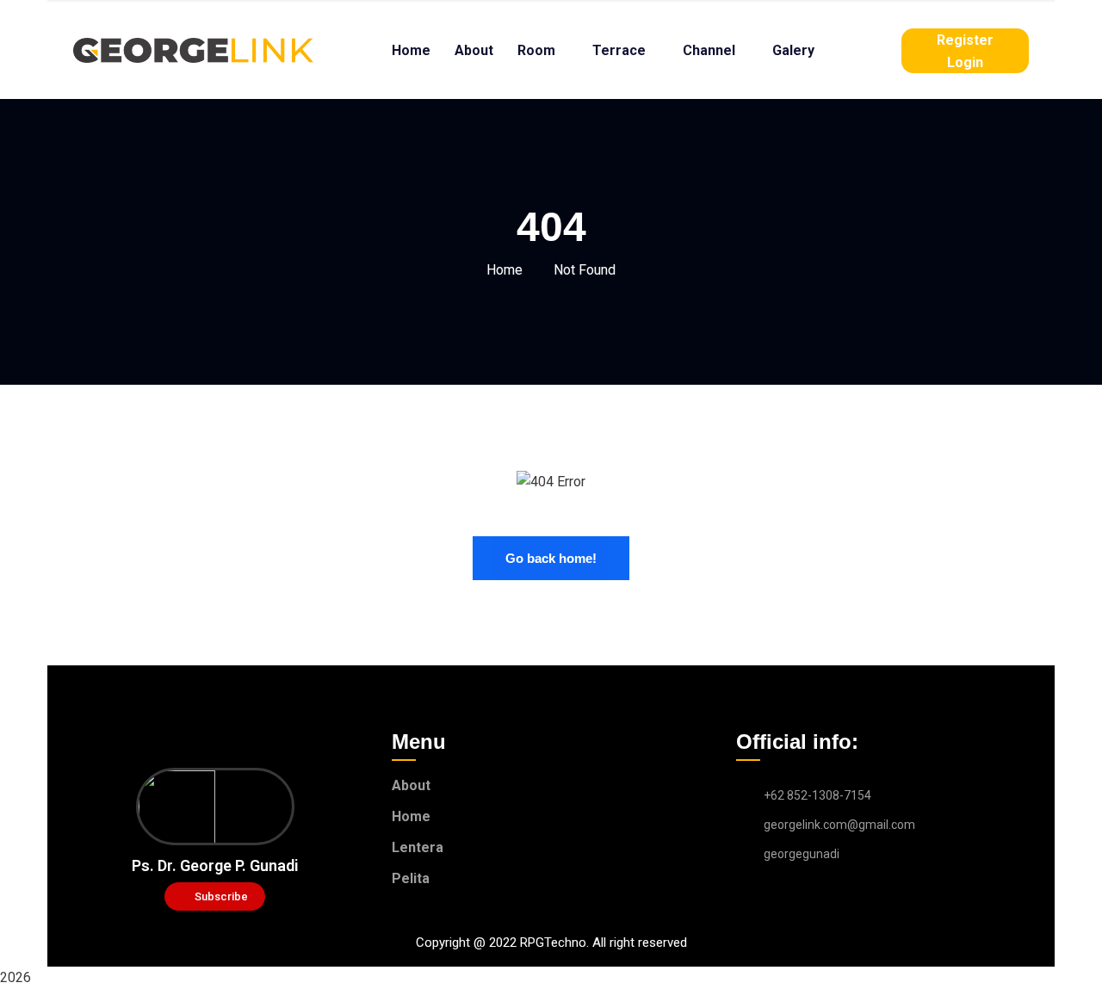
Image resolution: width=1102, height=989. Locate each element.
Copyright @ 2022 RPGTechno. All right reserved (551, 942)
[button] (214, 896)
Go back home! (551, 558)
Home (504, 270)
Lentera (417, 847)
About (411, 785)
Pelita (411, 878)
